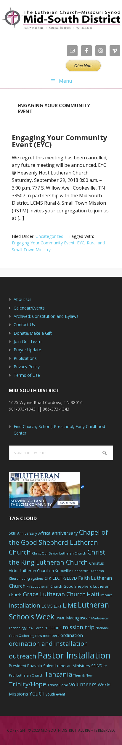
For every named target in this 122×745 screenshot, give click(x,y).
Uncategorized (49, 236)
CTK (47, 578)
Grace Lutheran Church (54, 594)
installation (24, 605)
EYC (80, 243)
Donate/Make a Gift (33, 333)
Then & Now (82, 675)
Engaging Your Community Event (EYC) (59, 140)
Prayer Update (27, 350)
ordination (71, 635)
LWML (60, 618)
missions (53, 627)
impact (106, 594)
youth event (55, 694)
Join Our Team (27, 341)
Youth (36, 693)
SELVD (96, 665)
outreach (22, 656)
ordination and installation (48, 643)
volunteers (83, 684)
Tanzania (58, 674)
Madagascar (78, 618)
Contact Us (24, 324)
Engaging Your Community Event (43, 243)
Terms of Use (27, 375)
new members (47, 635)
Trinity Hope (57, 685)
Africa (44, 533)
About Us (22, 299)
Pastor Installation (74, 655)
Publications (25, 358)
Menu (65, 81)
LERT (58, 606)
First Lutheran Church (44, 586)
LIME (70, 605)
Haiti (93, 594)
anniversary (65, 533)
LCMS (47, 606)
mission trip (78, 627)
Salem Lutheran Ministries (66, 665)
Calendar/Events (29, 308)
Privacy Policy (27, 366)
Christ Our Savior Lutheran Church (59, 553)
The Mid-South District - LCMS (61, 18)
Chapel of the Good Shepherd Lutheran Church (58, 542)
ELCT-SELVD (64, 578)
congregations (32, 578)
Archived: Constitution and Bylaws (46, 316)
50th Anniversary (23, 533)
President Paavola (25, 665)
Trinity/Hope (27, 684)
